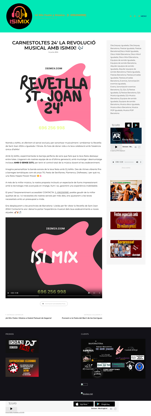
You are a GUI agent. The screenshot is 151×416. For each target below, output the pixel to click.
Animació (48, 304)
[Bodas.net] (113, 394)
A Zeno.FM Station (117, 150)
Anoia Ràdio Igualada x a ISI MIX (15, 412)
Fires (63, 304)
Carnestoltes (57, 304)
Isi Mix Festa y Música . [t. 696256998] (60, 15)
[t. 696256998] (62, 192)
